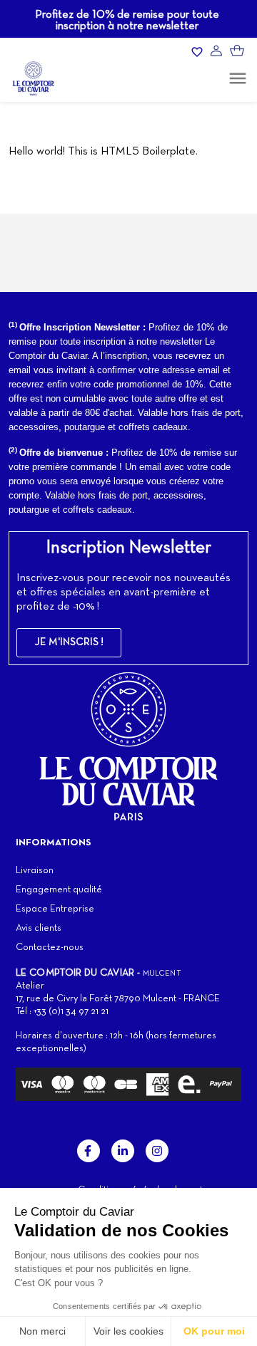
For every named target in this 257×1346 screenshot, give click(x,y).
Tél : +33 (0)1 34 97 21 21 (62, 1011)
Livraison (35, 870)
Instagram (157, 1150)
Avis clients (38, 928)
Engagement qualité (59, 889)
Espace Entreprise (55, 909)
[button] (68, 642)
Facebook (88, 1150)
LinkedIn (122, 1150)
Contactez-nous (50, 947)
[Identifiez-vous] (216, 50)
